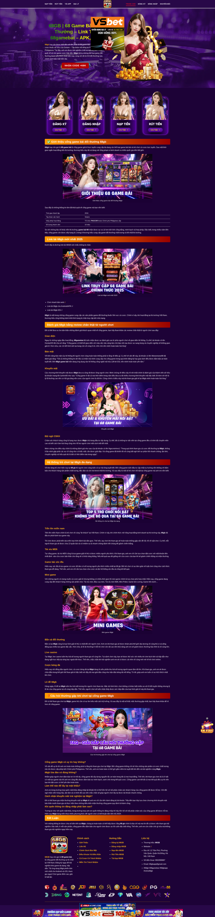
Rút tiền (58, 4)
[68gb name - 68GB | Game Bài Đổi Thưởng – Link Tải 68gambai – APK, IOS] (107, 4)
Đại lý (76, 4)
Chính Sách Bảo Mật (88, 850)
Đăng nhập (153, 4)
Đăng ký (141, 4)
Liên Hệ (82, 846)
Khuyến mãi (165, 4)
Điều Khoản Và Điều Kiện (90, 854)
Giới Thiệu (83, 843)
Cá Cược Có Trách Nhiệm (90, 858)
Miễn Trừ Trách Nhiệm (88, 862)
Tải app (68, 4)
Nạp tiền (48, 4)
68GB (47, 857)
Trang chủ (131, 4)
